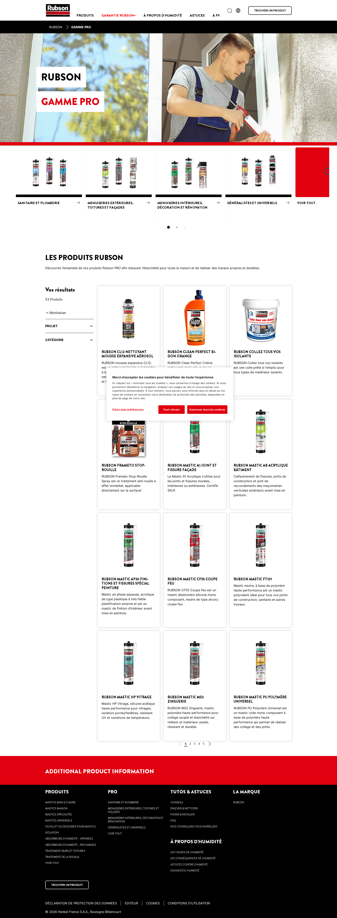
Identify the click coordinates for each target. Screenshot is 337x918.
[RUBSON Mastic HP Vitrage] (129, 686)
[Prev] (2, 182)
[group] (168, 189)
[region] (169, 394)
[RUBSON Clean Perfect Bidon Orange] (195, 341)
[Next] (335, 182)
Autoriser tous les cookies (207, 409)
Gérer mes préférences (128, 409)
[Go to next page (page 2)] (210, 744)
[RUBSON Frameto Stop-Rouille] (129, 454)
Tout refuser (171, 409)
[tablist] (168, 227)
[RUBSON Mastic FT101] (261, 570)
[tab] (168, 227)
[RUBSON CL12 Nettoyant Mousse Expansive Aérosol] (129, 341)
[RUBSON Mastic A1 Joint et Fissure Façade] (195, 454)
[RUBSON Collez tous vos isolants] (261, 341)
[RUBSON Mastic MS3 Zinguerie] (195, 686)
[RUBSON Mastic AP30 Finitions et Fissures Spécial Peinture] (129, 570)
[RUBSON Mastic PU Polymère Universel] (261, 686)
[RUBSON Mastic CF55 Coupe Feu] (195, 570)
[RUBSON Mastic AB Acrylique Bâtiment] (261, 454)
